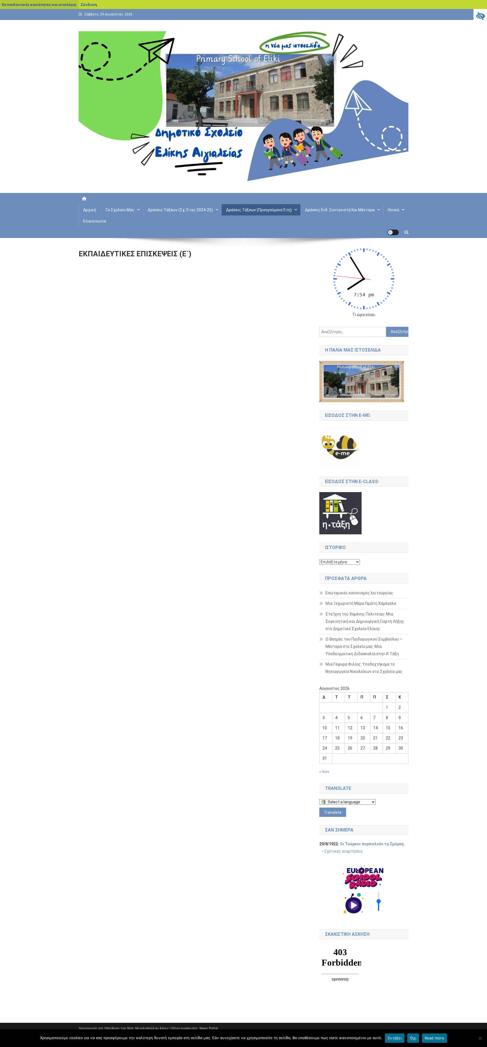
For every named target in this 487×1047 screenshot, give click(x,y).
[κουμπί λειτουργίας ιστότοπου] (393, 232)
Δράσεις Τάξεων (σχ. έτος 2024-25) (180, 210)
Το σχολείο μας (119, 210)
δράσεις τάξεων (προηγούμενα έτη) (259, 210)
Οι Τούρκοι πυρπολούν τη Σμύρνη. (372, 844)
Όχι (413, 1038)
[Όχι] (480, 1038)
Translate (333, 812)
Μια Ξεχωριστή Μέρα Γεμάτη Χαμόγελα (361, 603)
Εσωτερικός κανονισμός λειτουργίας (359, 593)
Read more (434, 1038)
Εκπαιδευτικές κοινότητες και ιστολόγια (39, 4)
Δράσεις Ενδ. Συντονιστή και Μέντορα (340, 210)
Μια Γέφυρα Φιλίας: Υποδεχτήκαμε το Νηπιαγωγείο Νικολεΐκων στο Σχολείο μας (364, 668)
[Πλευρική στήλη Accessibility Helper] (480, 16)
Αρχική (89, 210)
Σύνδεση (89, 4)
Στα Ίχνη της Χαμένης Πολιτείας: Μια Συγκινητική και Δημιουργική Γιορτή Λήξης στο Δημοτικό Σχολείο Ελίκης (365, 621)
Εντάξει (395, 1038)
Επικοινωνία (94, 221)
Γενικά (393, 210)
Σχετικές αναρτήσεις (343, 851)
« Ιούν (324, 771)
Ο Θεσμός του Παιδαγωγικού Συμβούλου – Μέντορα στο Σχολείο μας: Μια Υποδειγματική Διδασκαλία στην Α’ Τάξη (364, 646)
